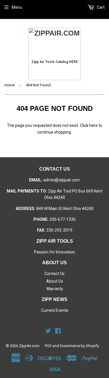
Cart (100, 7)
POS (48, 346)
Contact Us (54, 273)
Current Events (54, 310)
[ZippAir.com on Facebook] (58, 331)
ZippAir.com (29, 346)
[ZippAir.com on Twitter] (48, 331)
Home (9, 85)
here (93, 125)
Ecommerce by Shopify (79, 346)
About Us (54, 281)
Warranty (54, 288)
